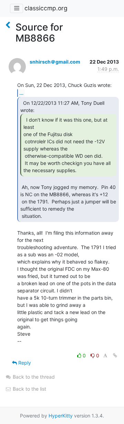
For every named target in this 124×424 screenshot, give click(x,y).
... (21, 92)
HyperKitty (61, 416)
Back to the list (28, 389)
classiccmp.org (46, 8)
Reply (24, 363)
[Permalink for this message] (115, 355)
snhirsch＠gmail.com (55, 62)
